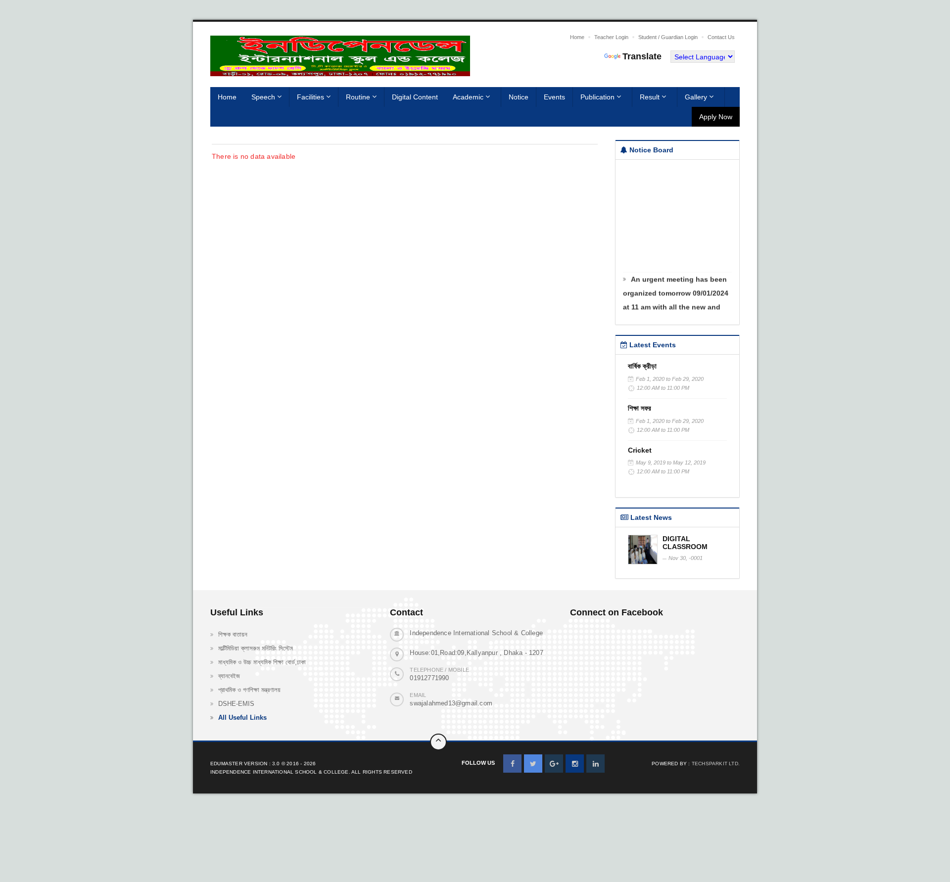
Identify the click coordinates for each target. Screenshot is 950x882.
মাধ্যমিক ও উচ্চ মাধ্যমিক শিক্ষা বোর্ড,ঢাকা (262, 662)
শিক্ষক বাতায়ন (232, 634)
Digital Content (415, 97)
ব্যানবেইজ (229, 676)
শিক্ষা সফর (639, 408)
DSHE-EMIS (236, 703)
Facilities (311, 97)
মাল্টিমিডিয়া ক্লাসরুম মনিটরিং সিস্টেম (255, 648)
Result (651, 97)
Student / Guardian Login (668, 37)
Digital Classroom (685, 543)
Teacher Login (611, 37)
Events (554, 97)
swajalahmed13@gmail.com (451, 703)
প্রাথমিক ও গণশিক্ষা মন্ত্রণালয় (249, 690)
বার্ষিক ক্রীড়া (642, 366)
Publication (598, 97)
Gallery (697, 97)
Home (577, 37)
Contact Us (721, 37)
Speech (264, 97)
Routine (359, 97)
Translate (642, 56)
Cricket (640, 450)
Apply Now (715, 117)
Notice (518, 97)
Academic (469, 97)
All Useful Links (242, 717)
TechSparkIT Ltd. (716, 763)
